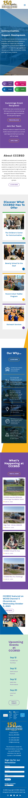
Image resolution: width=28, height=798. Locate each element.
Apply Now (14, 140)
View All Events (14, 702)
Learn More (14, 184)
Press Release (14, 120)
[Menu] (25, 4)
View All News (14, 473)
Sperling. (22, 792)
